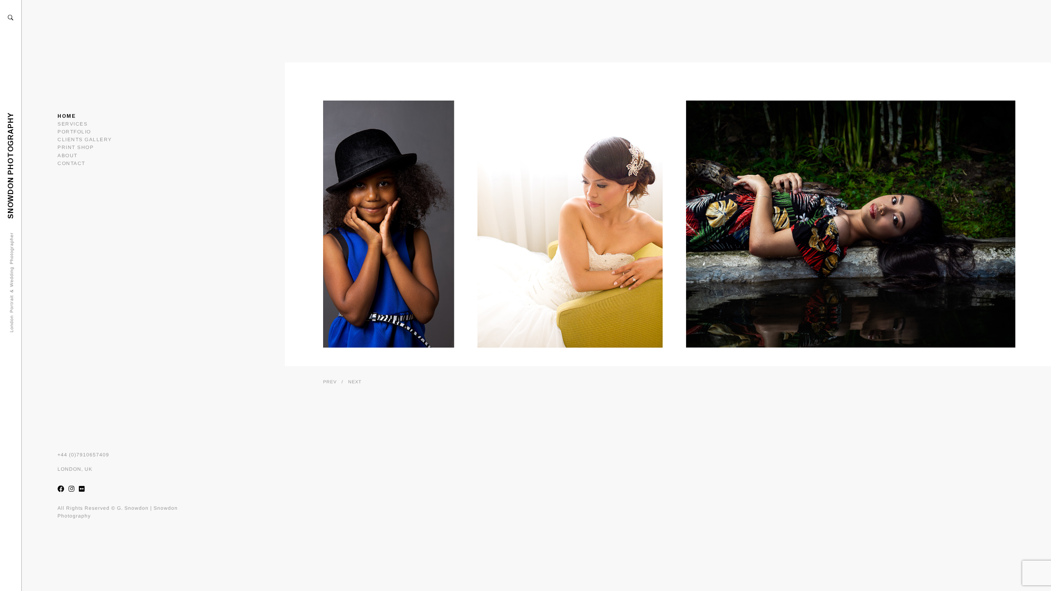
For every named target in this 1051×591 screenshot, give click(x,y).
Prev (330, 381)
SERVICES (72, 124)
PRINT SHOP (75, 147)
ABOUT (67, 155)
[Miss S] (360, 224)
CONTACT (71, 163)
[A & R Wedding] (569, 224)
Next (355, 381)
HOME (66, 116)
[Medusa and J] (849, 224)
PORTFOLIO (74, 132)
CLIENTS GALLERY (84, 139)
